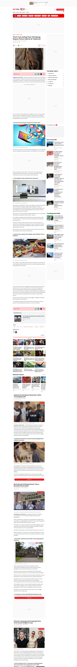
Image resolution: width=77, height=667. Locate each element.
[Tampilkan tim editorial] (45, 332)
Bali (32, 151)
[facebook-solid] (38, 74)
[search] (55, 9)
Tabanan (15, 77)
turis (34, 77)
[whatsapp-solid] (36, 74)
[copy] (44, 74)
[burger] (63, 11)
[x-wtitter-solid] (41, 74)
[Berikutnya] (46, 381)
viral (29, 77)
